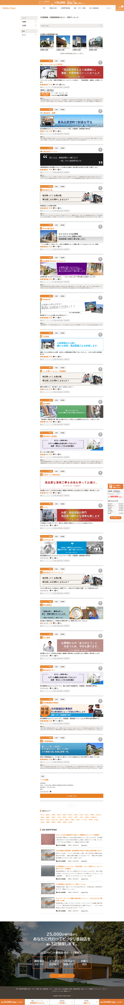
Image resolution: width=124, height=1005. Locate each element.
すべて (24, 35)
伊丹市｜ (81, 815)
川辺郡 (24, 25)
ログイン (51, 989)
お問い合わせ (57, 989)
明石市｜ (59, 815)
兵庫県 (24, 22)
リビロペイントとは (57, 991)
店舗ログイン (67, 991)
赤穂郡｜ (59, 822)
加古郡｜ (42, 822)
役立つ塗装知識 (93, 8)
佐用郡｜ (65, 822)
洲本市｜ (70, 815)
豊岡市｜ (93, 815)
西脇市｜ (48, 817)
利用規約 (91, 989)
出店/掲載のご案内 (67, 989)
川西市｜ (70, 817)
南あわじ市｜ (55, 819)
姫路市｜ (48, 815)
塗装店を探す (53, 8)
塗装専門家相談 (65, 8)
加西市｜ (87, 817)
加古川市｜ (99, 815)
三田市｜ (81, 817)
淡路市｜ (67, 819)
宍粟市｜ (73, 819)
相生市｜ (87, 815)
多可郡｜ (96, 819)
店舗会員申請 (76, 989)
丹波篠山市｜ (94, 817)
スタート (62, 975)
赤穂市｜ (42, 817)
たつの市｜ (85, 819)
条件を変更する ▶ (115, 517)
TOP (44, 8)
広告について (84, 989)
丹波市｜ (48, 819)
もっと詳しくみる (71, 796)
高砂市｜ (65, 817)
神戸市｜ (42, 815)
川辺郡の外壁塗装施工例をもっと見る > (72, 53)
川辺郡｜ (91, 819)
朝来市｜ (62, 819)
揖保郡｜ (54, 822)
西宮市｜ (65, 815)
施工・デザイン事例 (79, 8)
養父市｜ (42, 819)
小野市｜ (76, 817)
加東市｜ (78, 819)
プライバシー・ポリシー (100, 989)
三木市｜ (59, 817)
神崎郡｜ (48, 822)
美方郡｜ (70, 822)
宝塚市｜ (54, 817)
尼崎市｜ (54, 815)
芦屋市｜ (76, 815)
